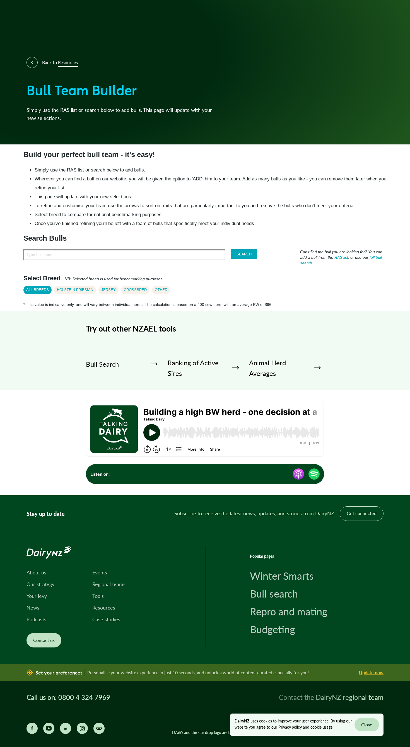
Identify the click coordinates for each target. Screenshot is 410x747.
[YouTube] (48, 728)
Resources (103, 607)
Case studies (106, 619)
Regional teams (109, 584)
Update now (371, 672)
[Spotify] (314, 474)
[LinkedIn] (65, 728)
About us (36, 572)
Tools (98, 595)
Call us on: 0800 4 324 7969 (68, 697)
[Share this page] (99, 728)
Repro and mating (288, 611)
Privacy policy (290, 727)
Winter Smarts (282, 576)
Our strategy (40, 584)
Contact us (44, 640)
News (32, 607)
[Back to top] (397, 482)
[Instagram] (82, 728)
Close (366, 724)
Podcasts (36, 619)
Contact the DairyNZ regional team (331, 697)
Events (99, 572)
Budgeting (272, 629)
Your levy (36, 595)
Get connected (362, 513)
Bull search (274, 594)
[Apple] (298, 474)
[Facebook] (32, 728)
